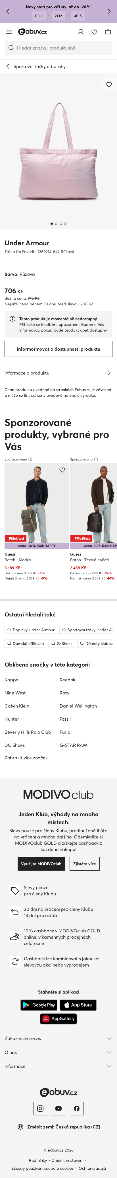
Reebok (67, 679)
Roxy (64, 693)
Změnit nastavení (67, 1160)
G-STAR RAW (73, 745)
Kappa (12, 679)
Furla (65, 732)
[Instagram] (40, 1108)
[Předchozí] (8, 11)
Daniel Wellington (78, 706)
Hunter (12, 719)
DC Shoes (15, 745)
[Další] (109, 11)
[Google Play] (38, 1005)
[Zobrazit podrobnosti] (109, 373)
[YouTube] (58, 1108)
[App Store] (78, 1005)
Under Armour (27, 243)
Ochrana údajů (92, 1168)
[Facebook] (76, 1108)
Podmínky (38, 1160)
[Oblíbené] (94, 32)
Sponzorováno (16, 459)
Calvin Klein (17, 706)
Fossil (65, 719)
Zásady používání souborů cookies (42, 1168)
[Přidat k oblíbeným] (109, 84)
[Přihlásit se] (80, 32)
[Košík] (108, 32)
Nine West (15, 693)
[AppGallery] (58, 1019)
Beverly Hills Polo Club (28, 732)
